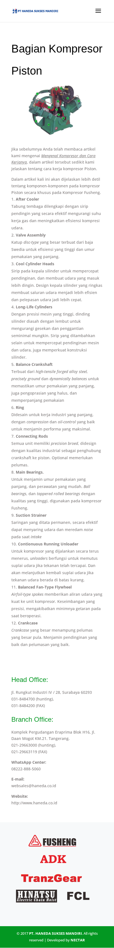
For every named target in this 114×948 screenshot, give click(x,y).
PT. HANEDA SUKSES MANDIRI (55, 933)
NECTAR (78, 940)
